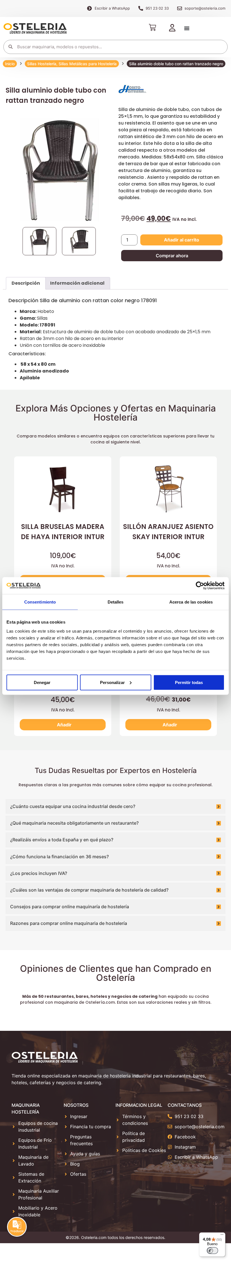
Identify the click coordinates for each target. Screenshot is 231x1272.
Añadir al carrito (181, 240)
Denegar (42, 682)
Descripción (26, 283)
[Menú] (222, 1235)
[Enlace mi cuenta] (172, 28)
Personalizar (112, 682)
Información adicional (77, 283)
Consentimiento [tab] (40, 602)
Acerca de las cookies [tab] (191, 602)
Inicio (10, 63)
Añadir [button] (170, 725)
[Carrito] (152, 27)
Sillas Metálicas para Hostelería (88, 63)
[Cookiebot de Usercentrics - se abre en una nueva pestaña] (200, 585)
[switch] (212, 1250)
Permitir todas (189, 682)
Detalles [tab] (116, 602)
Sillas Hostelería (41, 63)
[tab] (26, 283)
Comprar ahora (172, 255)
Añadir (64, 725)
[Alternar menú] (187, 28)
